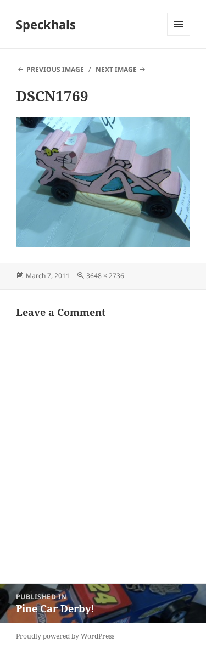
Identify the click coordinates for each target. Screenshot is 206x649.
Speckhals (46, 24)
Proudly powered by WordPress (65, 636)
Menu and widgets (179, 35)
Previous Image (55, 69)
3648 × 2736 (105, 275)
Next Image (116, 69)
